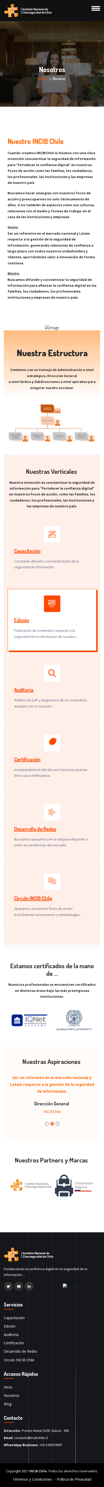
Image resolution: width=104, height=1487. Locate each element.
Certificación (27, 759)
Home (43, 78)
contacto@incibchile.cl (31, 1437)
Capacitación (27, 551)
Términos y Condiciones (32, 1479)
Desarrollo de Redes (35, 829)
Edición (21, 620)
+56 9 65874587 (50, 1445)
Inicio (8, 1387)
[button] (46, 1124)
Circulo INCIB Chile (33, 898)
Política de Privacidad (74, 1479)
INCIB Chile (38, 1471)
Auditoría (23, 690)
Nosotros (11, 1395)
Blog (7, 1403)
